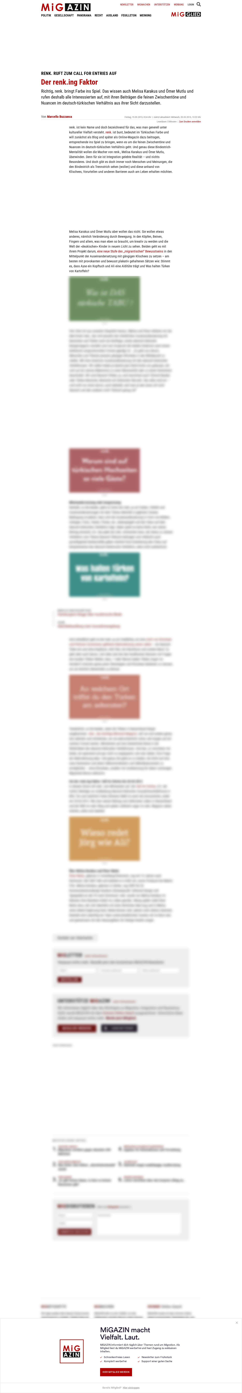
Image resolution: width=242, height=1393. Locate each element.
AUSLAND (112, 15)
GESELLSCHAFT (64, 15)
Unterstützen (162, 4)
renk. (109, 132)
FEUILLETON (128, 15)
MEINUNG (145, 15)
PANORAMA (84, 15)
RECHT (99, 15)
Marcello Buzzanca (59, 117)
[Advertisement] (121, 44)
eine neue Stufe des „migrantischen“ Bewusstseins (130, 251)
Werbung (179, 4)
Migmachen (143, 4)
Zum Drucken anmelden (190, 121)
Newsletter (126, 4)
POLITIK (46, 15)
